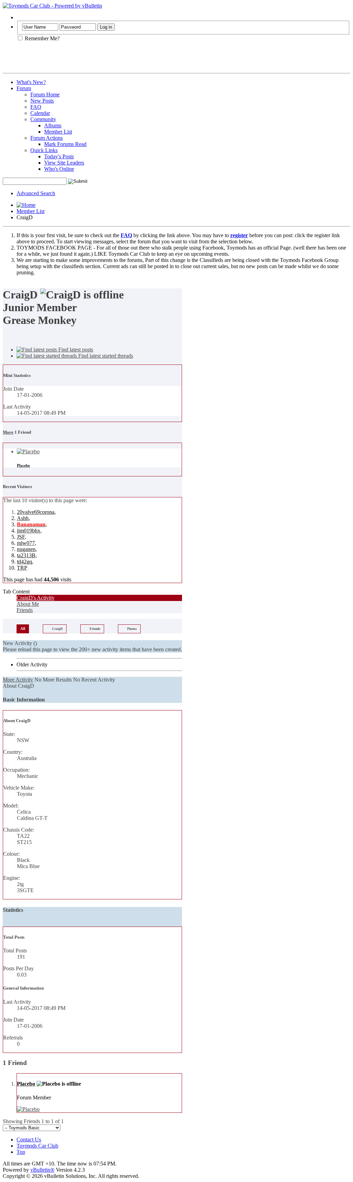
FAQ (35, 107)
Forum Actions (46, 138)
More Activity (18, 680)
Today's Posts (59, 156)
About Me (28, 604)
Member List (58, 132)
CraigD (57, 629)
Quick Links (44, 150)
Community (43, 119)
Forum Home (45, 94)
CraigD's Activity (35, 598)
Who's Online (59, 169)
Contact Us (29, 1139)
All (22, 628)
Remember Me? (41, 38)
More (8, 432)
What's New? (31, 82)
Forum (24, 88)
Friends (25, 610)
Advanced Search (36, 193)
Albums (52, 125)
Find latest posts (75, 349)
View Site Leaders (64, 163)
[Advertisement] (83, 60)
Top (21, 1152)
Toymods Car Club (37, 1146)
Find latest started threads (105, 356)
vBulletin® (42, 1170)
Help (22, 17)
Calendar (40, 113)
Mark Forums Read (65, 144)
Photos (132, 629)
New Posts (42, 101)
